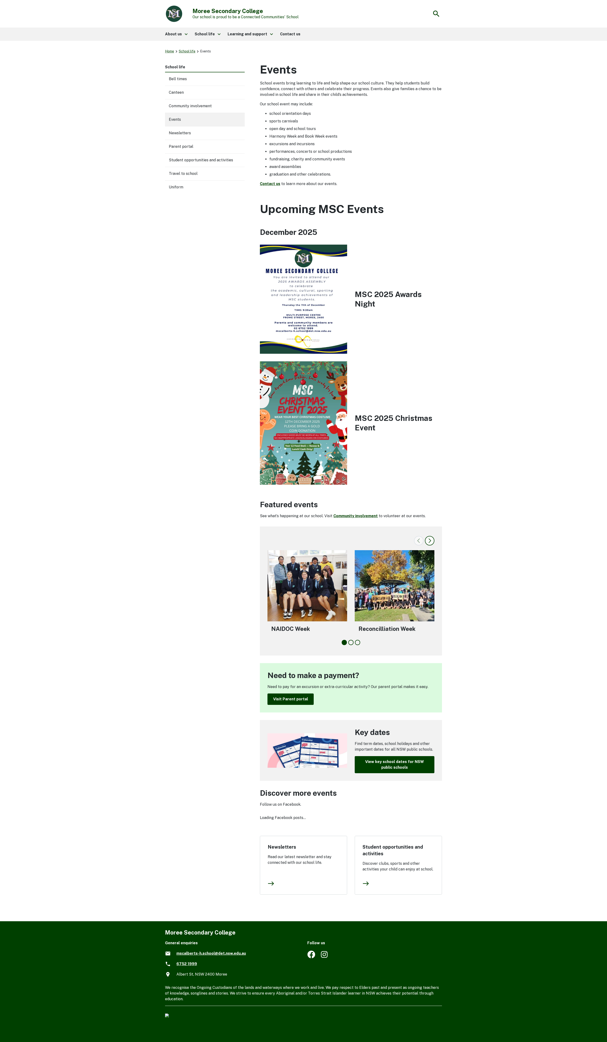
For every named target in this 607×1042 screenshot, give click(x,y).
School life (187, 51)
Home (169, 51)
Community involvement (355, 516)
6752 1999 (186, 964)
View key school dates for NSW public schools (394, 764)
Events (175, 119)
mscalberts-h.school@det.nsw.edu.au (211, 953)
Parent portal (181, 146)
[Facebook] (311, 957)
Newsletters (282, 847)
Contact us (270, 183)
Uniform (176, 187)
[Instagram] (325, 957)
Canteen (176, 92)
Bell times (178, 79)
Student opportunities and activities (393, 850)
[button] (176, 34)
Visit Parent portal (290, 699)
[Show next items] (429, 540)
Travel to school (183, 173)
